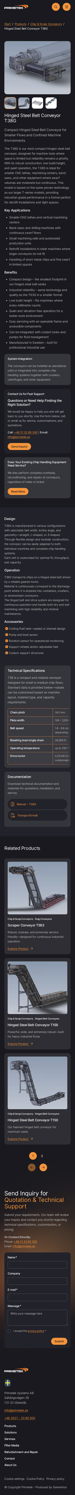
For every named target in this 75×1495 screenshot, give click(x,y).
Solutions (10, 1432)
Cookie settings (14, 1478)
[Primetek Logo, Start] (16, 1370)
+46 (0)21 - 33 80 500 (19, 1418)
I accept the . (29, 1331)
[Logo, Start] (16, 7)
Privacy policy (55, 1478)
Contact (9, 1458)
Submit (59, 1341)
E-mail (12, 1289)
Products (10, 1426)
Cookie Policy (35, 1478)
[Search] (56, 7)
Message (14, 1306)
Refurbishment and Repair (21, 1452)
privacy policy (36, 1331)
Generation (60, 1487)
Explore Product (18, 948)
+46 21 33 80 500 (26, 432)
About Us (10, 1464)
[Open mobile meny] (67, 7)
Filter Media (11, 1445)
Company (14, 1273)
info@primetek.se (19, 437)
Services (9, 1439)
